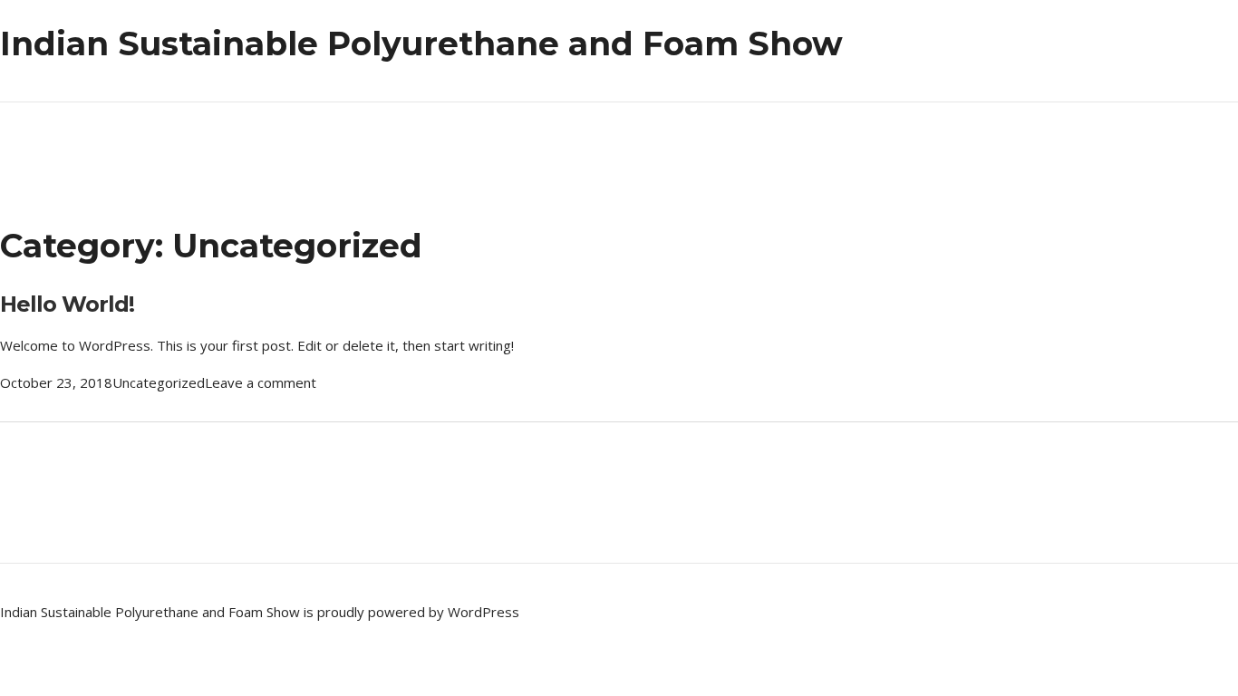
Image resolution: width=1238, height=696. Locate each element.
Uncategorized (158, 382)
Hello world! (67, 304)
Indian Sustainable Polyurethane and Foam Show (421, 43)
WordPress (483, 612)
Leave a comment (260, 382)
